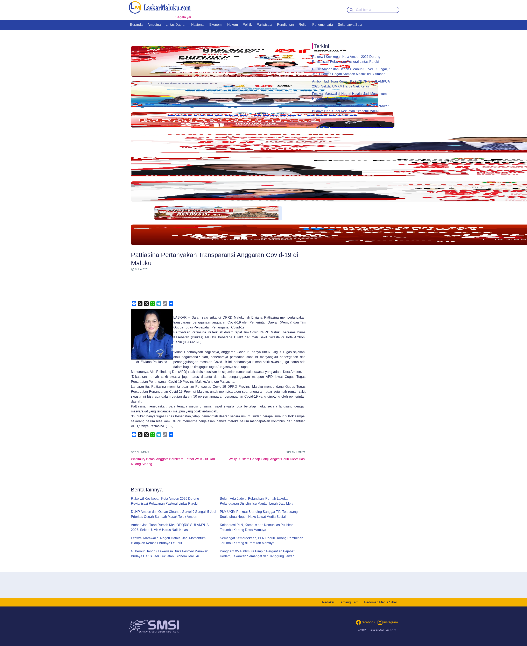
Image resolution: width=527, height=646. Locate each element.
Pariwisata (264, 24)
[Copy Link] (165, 303)
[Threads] (146, 303)
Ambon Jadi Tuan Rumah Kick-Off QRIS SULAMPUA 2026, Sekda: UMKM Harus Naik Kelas (170, 527)
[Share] (171, 303)
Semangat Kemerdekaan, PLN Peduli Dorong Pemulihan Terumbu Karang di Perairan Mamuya (261, 540)
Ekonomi (215, 24)
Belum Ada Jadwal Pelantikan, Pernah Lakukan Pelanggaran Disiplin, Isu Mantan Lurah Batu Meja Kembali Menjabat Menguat (256, 501)
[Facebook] (134, 303)
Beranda (136, 24)
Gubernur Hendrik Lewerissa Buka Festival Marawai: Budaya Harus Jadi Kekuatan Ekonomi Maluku (169, 553)
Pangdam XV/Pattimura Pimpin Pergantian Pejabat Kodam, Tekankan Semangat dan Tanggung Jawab (257, 553)
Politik (247, 24)
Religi (303, 24)
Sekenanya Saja (350, 24)
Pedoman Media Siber (380, 602)
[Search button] (352, 9)
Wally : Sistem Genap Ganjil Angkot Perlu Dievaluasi (267, 459)
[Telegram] (159, 303)
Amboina (154, 24)
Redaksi (328, 602)
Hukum (232, 24)
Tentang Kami (349, 602)
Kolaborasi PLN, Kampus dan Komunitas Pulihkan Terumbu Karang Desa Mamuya (257, 527)
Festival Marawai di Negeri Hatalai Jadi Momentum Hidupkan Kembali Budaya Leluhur (168, 540)
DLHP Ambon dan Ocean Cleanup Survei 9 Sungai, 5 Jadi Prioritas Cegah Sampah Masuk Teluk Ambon (173, 514)
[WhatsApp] (152, 303)
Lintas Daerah (176, 24)
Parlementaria (322, 24)
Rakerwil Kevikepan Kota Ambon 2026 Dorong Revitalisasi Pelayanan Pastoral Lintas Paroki (165, 501)
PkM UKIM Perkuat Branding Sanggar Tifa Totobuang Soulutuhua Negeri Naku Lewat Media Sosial (259, 514)
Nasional (197, 24)
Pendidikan (285, 24)
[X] (140, 303)
